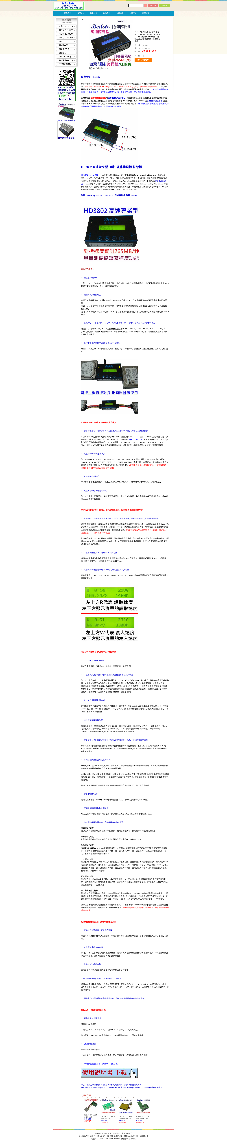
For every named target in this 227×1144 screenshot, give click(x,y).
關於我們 (67, 13)
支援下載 (132, 13)
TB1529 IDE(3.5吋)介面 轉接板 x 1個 (125, 1117)
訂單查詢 (145, 13)
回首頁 (164, 6)
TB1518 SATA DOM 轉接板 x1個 (91, 1116)
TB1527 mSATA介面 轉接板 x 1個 (108, 1117)
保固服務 (80, 13)
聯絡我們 (153, 6)
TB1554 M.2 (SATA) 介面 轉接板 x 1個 (143, 1117)
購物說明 (93, 13)
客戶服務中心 (127, 1133)
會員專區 (119, 13)
